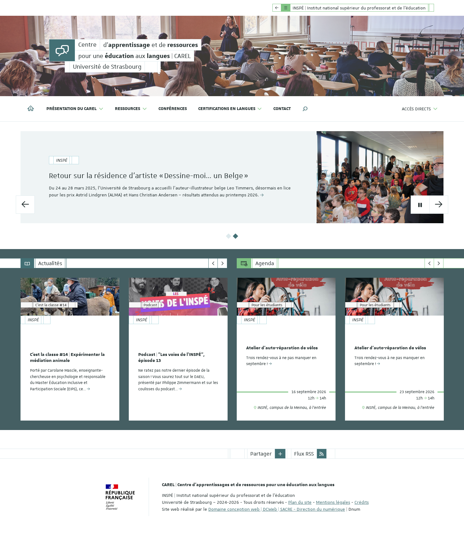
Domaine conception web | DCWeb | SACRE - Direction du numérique (276, 509)
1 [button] (228, 236)
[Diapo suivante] (438, 204)
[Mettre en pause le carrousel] (420, 204)
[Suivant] (222, 263)
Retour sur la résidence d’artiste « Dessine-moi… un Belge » (148, 175)
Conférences (172, 109)
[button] (305, 108)
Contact (282, 109)
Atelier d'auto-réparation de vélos (282, 348)
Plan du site (300, 502)
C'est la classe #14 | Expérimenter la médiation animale (67, 358)
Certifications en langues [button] (226, 109)
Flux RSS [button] (304, 453)
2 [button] (235, 236)
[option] (232, 177)
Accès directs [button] (416, 109)
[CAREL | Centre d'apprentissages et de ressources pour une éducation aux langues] (62, 50)
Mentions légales (333, 502)
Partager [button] (261, 453)
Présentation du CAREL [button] (71, 109)
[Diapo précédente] (25, 204)
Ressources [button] (127, 109)
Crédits (361, 502)
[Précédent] (213, 263)
